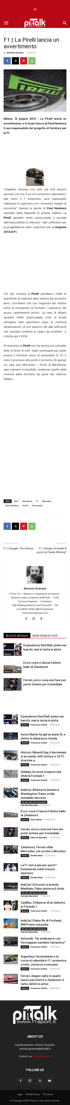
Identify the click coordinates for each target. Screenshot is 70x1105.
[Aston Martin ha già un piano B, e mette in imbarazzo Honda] (11, 736)
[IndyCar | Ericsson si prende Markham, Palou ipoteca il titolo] (11, 887)
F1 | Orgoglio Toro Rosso (18, 548)
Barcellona (27, 501)
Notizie (16, 31)
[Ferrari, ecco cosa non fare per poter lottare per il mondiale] (13, 684)
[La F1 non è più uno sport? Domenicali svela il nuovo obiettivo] (11, 867)
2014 (16, 501)
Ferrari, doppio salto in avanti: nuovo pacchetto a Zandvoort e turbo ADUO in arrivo (42, 980)
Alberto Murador (39, 837)
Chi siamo (48, 1094)
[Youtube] (49, 1080)
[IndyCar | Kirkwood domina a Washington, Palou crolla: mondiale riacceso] (11, 792)
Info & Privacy (33, 1094)
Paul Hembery (12, 505)
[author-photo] (35, 583)
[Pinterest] (23, 60)
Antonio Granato (15, 52)
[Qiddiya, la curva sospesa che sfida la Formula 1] (11, 774)
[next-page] (11, 698)
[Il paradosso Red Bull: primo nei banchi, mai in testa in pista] (13, 649)
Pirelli (25, 505)
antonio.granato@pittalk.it (35, 1048)
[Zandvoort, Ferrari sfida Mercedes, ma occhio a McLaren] (11, 849)
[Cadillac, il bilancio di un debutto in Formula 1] (11, 905)
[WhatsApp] (32, 60)
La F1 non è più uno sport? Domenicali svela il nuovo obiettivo (39, 869)
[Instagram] (35, 619)
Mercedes (46, 501)
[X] (15, 60)
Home (7, 31)
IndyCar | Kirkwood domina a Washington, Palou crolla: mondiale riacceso (40, 794)
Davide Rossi (37, 855)
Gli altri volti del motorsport (34, 802)
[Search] (65, 23)
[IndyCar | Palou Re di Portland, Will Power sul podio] (11, 923)
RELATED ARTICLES (17, 635)
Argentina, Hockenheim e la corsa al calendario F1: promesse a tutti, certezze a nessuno (43, 960)
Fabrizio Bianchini (29, 805)
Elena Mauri (36, 819)
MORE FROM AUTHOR (44, 635)
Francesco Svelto (39, 724)
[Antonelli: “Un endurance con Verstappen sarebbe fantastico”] (11, 941)
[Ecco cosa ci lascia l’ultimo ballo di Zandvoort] (13, 667)
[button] (6, 23)
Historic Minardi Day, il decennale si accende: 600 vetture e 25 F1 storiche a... (43, 756)
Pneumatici (37, 505)
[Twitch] (30, 1080)
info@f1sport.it (42, 1056)
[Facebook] (7, 60)
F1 (37, 501)
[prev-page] (6, 698)
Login (20, 1094)
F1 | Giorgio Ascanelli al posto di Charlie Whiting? (51, 550)
